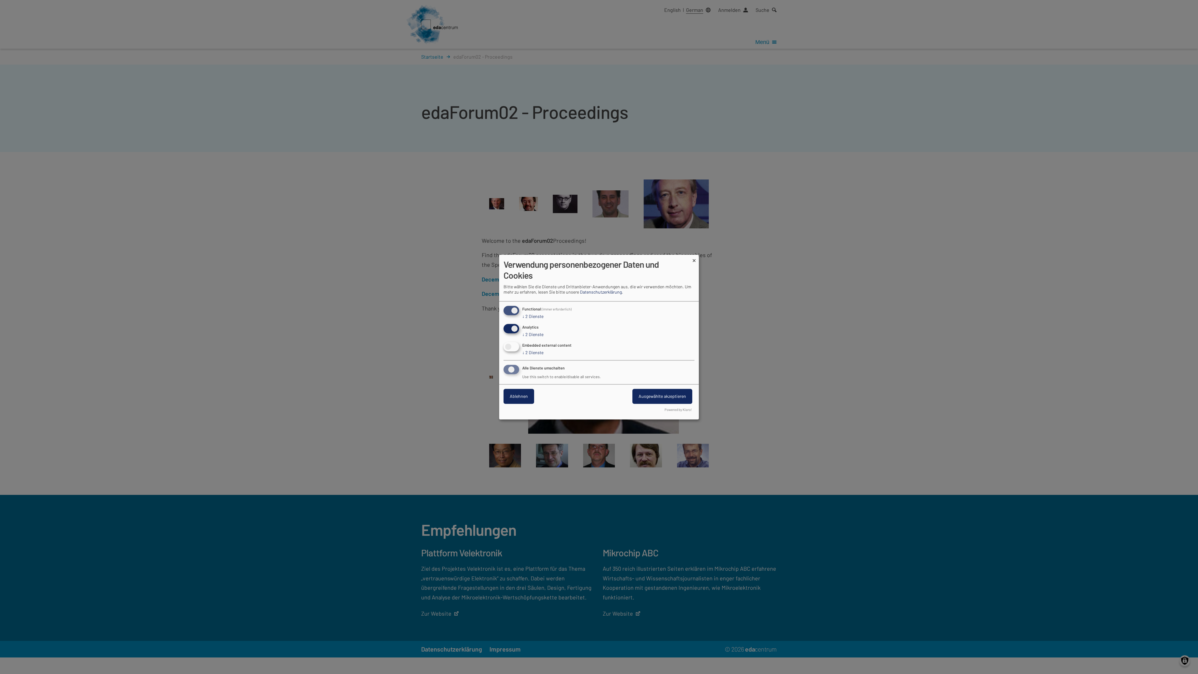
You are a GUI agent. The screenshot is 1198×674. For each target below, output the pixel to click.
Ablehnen (519, 396)
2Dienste (532, 316)
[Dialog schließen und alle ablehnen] (694, 258)
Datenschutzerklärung (601, 292)
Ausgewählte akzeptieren (662, 396)
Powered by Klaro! (678, 410)
